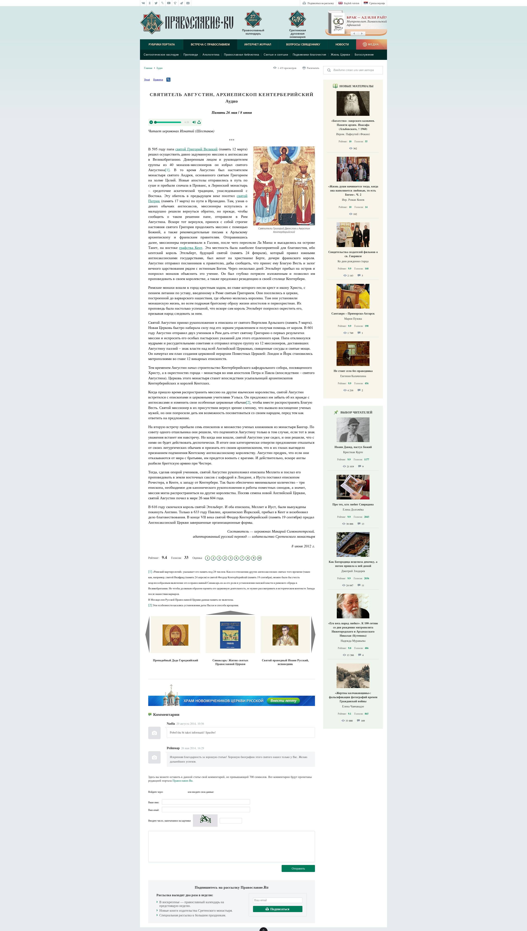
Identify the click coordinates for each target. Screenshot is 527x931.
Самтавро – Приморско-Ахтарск (353, 313)
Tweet (147, 79)
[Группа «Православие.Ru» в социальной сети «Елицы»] (175, 3)
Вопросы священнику (303, 44)
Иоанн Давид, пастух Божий (353, 447)
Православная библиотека (241, 54)
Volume (194, 122)
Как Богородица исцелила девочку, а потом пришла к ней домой (353, 564)
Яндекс (175, 791)
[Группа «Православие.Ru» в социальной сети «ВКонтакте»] (143, 3)
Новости (342, 44)
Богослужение (364, 54)
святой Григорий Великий (196, 148)
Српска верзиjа (377, 3)
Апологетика (211, 54)
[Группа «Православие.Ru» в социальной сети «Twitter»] (156, 3)
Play (151, 122)
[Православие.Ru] (186, 23)
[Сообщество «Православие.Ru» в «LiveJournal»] (162, 3)
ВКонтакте (167, 791)
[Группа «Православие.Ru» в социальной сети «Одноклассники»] (150, 3)
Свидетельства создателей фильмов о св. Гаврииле (353, 254)
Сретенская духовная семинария (297, 33)
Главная (148, 68)
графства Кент (190, 247)
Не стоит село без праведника (353, 371)
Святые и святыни (276, 54)
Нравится (158, 79)
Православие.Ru (182, 780)
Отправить (298, 868)
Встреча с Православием (210, 44)
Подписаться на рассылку (321, 3)
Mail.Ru (183, 791)
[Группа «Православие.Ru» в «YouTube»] (169, 3)
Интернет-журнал (257, 44)
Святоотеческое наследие (161, 54)
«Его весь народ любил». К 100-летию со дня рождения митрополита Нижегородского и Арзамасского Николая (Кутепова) (353, 629)
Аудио (159, 68)
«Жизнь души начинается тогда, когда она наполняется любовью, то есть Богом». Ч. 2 (353, 190)
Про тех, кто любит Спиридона (353, 504)
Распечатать (313, 68)
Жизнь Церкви (340, 54)
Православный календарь (253, 32)
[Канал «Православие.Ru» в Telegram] (181, 3)
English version (351, 3)
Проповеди (190, 54)
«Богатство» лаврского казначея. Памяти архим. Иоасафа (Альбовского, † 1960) (353, 124)
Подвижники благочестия (309, 54)
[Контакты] (188, 3)
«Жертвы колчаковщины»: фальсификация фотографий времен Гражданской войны (353, 697)
